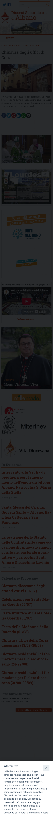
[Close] (46, 768)
